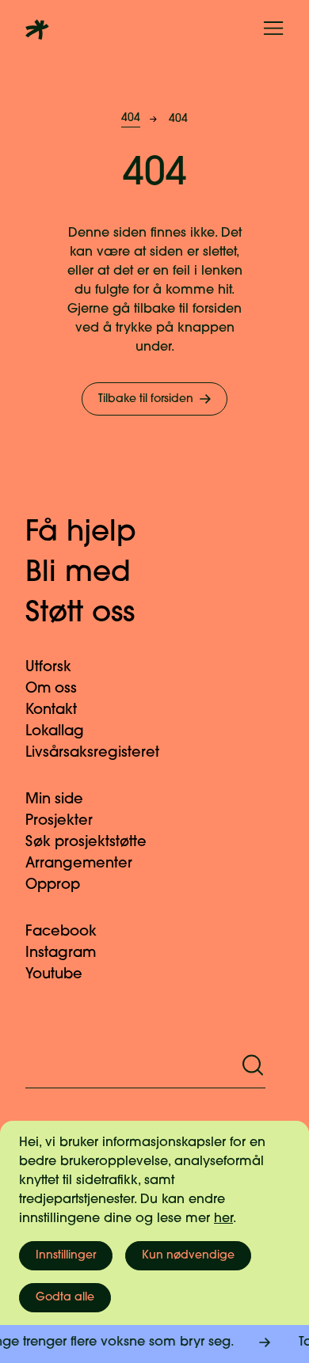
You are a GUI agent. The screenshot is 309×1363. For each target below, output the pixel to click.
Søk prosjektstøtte (86, 843)
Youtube (53, 975)
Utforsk (48, 668)
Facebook (61, 932)
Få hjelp (80, 533)
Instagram (60, 954)
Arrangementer (78, 864)
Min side (54, 800)
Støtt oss (80, 614)
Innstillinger (66, 1256)
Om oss (51, 689)
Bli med (78, 574)
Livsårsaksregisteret (92, 753)
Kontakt (51, 711)
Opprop (52, 886)
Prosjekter (59, 821)
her (223, 1219)
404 (130, 118)
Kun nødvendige (188, 1256)
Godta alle (65, 1298)
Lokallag (54, 732)
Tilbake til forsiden (145, 399)
